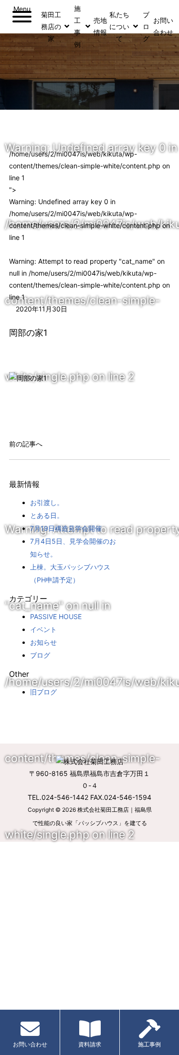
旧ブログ (43, 692)
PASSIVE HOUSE (56, 616)
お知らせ (43, 642)
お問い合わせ (30, 1044)
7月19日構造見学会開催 (66, 528)
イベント (43, 629)
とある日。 (46, 515)
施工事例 (149, 1044)
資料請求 (89, 1044)
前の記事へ (25, 444)
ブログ (40, 655)
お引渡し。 (46, 502)
